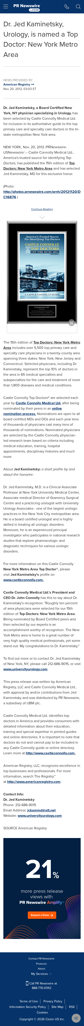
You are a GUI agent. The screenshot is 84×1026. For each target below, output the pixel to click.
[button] (42, 272)
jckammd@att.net (41, 810)
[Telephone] (67, 6)
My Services (40, 974)
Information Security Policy (27, 1007)
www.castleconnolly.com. (23, 579)
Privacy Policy (52, 1001)
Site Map (57, 1007)
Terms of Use (28, 1001)
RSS (72, 1007)
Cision (49, 1019)
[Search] (78, 6)
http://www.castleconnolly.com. (50, 753)
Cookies (42, 1012)
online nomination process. (32, 411)
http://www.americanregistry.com (33, 781)
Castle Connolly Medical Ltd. (38, 403)
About (41, 969)
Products (41, 964)
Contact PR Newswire (41, 959)
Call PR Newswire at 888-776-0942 (42, 985)
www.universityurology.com (25, 669)
